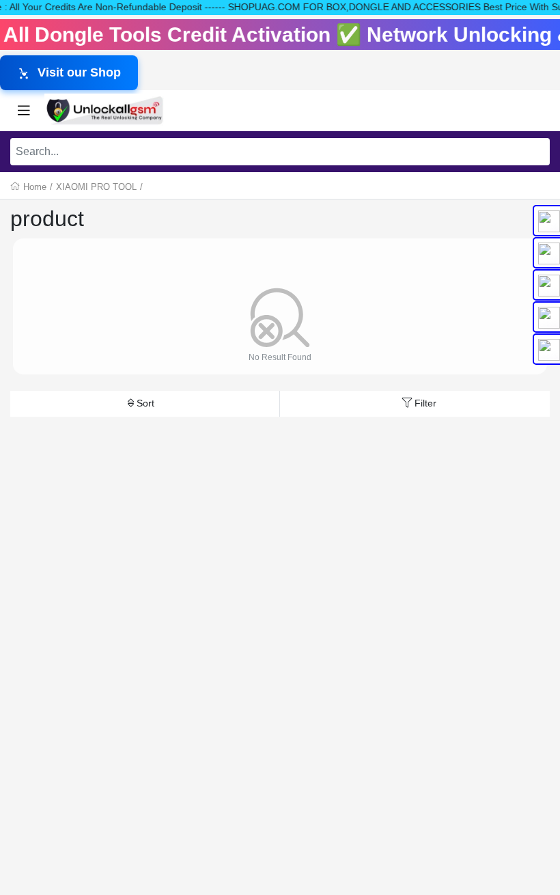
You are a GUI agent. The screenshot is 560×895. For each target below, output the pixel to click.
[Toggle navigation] (24, 110)
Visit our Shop (79, 72)
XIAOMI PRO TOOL (96, 187)
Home (34, 187)
